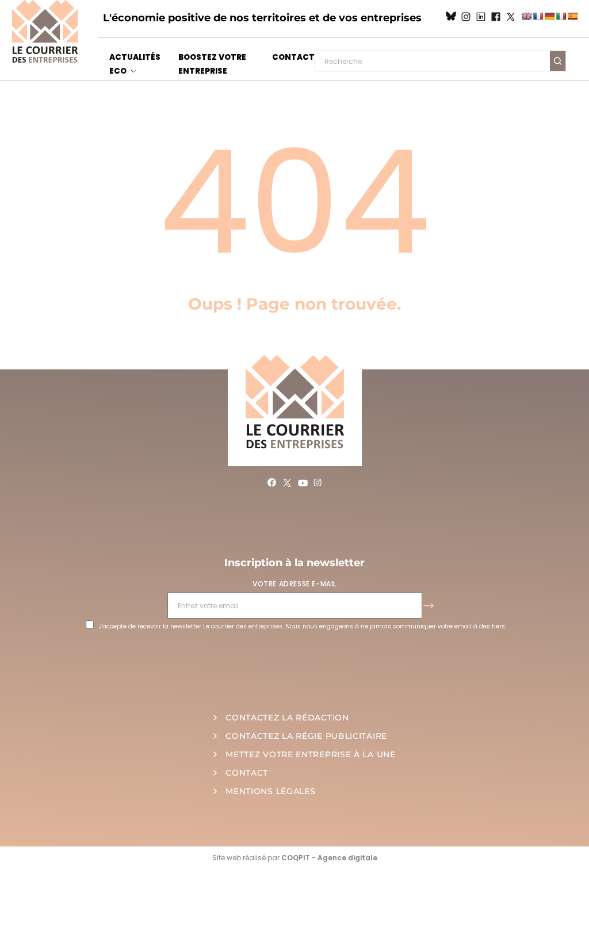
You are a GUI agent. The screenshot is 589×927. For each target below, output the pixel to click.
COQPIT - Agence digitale (329, 858)
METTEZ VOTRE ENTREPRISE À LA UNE (310, 754)
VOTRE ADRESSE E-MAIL (294, 584)
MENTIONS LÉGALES (270, 791)
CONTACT (293, 57)
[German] (549, 16)
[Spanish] (572, 16)
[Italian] (561, 16)
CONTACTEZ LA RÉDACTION (287, 717)
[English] (526, 16)
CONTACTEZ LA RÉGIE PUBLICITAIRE (306, 736)
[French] (538, 16)
